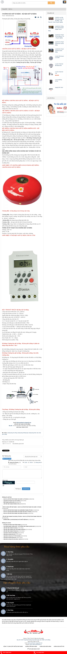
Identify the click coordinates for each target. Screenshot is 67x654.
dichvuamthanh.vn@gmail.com (23, 422)
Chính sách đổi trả (59, 646)
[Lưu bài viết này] (41, 17)
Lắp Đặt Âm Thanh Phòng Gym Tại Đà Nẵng (59, 43)
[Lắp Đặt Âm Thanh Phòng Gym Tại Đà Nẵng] (51, 44)
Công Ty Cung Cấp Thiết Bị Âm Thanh (13, 646)
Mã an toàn (5, 480)
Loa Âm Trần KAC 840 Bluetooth (59, 64)
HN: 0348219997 (40, 652)
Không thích (38, 462)
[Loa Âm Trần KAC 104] (51, 76)
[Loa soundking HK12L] (51, 84)
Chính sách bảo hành (45, 646)
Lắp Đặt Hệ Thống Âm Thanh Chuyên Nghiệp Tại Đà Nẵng (56, 28)
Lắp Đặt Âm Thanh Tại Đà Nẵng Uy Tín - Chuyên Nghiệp (59, 36)
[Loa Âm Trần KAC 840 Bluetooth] (51, 68)
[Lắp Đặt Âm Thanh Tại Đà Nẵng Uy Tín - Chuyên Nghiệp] (51, 37)
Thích (31, 462)
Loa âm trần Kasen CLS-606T (59, 56)
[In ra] (38, 17)
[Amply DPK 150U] (51, 92)
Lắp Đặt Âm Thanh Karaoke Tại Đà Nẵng (59, 50)
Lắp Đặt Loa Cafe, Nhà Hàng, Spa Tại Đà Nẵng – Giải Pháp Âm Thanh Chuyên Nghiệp (56, 20)
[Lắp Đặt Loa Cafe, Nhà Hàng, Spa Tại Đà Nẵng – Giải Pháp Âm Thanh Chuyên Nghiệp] (51, 20)
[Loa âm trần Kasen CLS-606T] (51, 60)
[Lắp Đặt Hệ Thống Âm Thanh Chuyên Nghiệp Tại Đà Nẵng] (51, 28)
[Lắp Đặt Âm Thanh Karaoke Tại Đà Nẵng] (51, 52)
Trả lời (25, 462)
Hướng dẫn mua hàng (31, 646)
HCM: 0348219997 (7, 652)
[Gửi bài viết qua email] (36, 17)
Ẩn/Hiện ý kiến (7, 458)
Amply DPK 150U (59, 87)
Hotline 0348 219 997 (33, 649)
